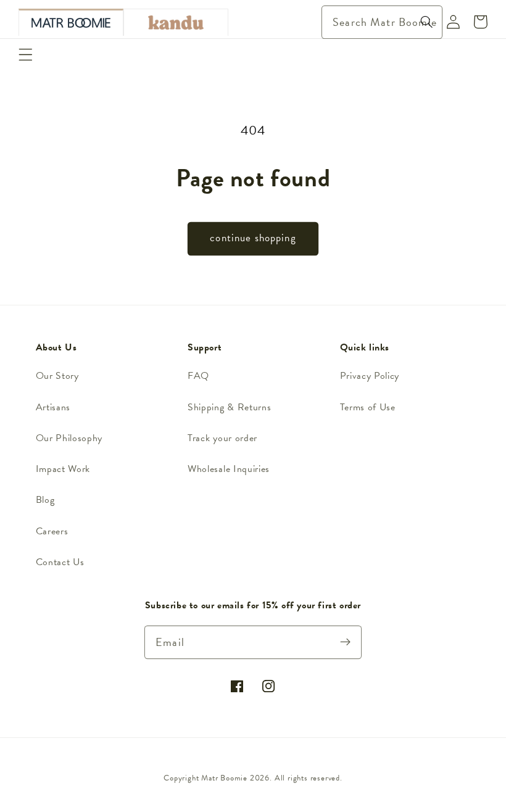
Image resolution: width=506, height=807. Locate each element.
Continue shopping (253, 238)
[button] (25, 54)
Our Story (57, 375)
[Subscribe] (346, 642)
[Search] (426, 22)
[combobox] (382, 22)
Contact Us (60, 562)
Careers (52, 531)
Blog (45, 499)
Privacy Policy (370, 375)
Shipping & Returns (229, 407)
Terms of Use (368, 407)
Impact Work (63, 468)
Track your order (222, 438)
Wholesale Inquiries (229, 468)
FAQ (198, 375)
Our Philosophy (69, 438)
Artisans (53, 407)
